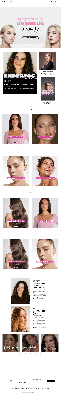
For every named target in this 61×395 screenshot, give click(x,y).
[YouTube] (55, 1)
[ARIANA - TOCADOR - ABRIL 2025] (31, 44)
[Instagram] (51, 1)
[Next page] (38, 354)
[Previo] (6, 25)
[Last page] (40, 354)
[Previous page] (23, 354)
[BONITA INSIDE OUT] (27, 44)
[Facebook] (57, 1)
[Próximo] (54, 25)
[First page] (20, 354)
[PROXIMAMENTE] (25, 44)
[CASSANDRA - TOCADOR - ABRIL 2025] (35, 44)
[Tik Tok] (53, 1)
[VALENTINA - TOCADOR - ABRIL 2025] (33, 44)
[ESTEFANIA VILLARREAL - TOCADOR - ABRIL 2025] (29, 44)
